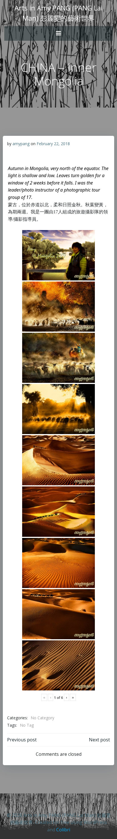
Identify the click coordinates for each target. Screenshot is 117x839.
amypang (21, 143)
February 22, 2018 (53, 143)
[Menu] (58, 33)
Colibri (63, 830)
